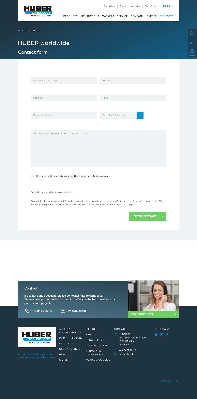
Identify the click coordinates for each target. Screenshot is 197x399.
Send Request (142, 314)
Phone (106, 97)
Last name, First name (45, 80)
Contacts (34, 30)
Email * (106, 80)
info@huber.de (77, 311)
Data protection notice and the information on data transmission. (79, 176)
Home (21, 30)
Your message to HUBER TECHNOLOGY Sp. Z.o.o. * (60, 133)
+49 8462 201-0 (42, 311)
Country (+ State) (42, 115)
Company (38, 97)
